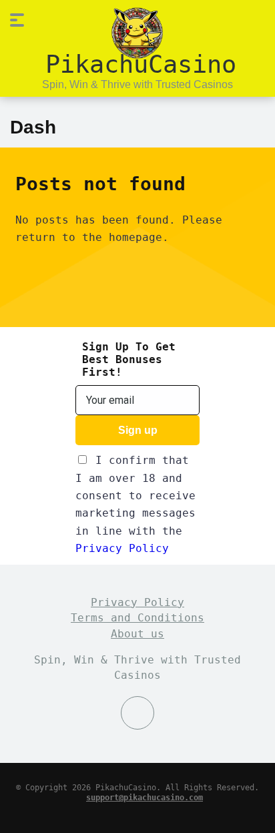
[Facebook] (137, 713)
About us (137, 633)
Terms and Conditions (137, 617)
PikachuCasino (140, 63)
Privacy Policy (122, 548)
